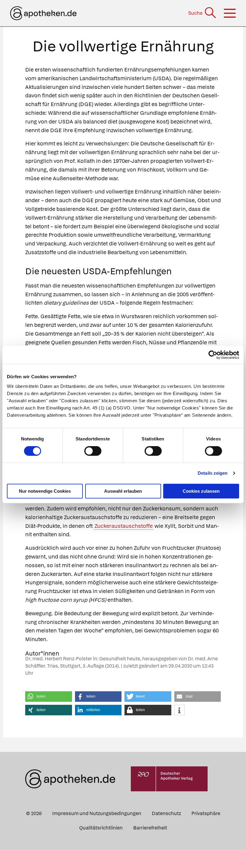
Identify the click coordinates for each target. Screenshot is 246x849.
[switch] (92, 451)
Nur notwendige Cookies (45, 491)
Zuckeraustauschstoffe (123, 525)
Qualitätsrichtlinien (101, 828)
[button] (48, 696)
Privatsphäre (205, 813)
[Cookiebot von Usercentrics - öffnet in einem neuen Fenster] (213, 354)
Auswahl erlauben (123, 491)
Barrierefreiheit (150, 828)
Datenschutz (166, 813)
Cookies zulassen (201, 491)
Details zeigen (212, 473)
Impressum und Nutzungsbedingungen (96, 813)
